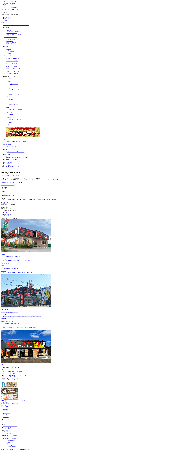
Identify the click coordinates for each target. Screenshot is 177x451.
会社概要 (8, 49)
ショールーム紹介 (11, 166)
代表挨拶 (8, 30)
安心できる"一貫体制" (11, 33)
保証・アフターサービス (12, 42)
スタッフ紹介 (8, 165)
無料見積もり (7, 18)
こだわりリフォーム (10, 125)
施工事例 (7, 162)
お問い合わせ (7, 17)
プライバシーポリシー (12, 445)
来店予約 (6, 20)
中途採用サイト (10, 53)
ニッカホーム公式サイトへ (7, 185)
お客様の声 (7, 163)
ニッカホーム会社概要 (9, 3)
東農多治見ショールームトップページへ (11, 182)
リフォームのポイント (10, 73)
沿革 (7, 50)
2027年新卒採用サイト (12, 52)
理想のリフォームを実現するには (14, 34)
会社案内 (6, 46)
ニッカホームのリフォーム (16, 25)
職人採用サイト (10, 443)
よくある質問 (9, 41)
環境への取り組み (10, 44)
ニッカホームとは (8, 27)
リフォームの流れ (10, 39)
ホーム (5, 424)
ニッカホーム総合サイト (10, 1)
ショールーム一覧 (8, 4)
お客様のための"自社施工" (13, 31)
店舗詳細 (3, 191)
